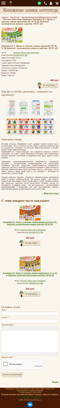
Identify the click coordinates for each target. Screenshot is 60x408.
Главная (4, 17)
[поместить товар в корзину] (48, 85)
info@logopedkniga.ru (33, 400)
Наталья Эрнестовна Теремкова (26, 53)
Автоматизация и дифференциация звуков (39, 17)
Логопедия (14, 17)
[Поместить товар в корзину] (30, 242)
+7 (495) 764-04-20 (30, 397)
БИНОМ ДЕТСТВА (20, 55)
